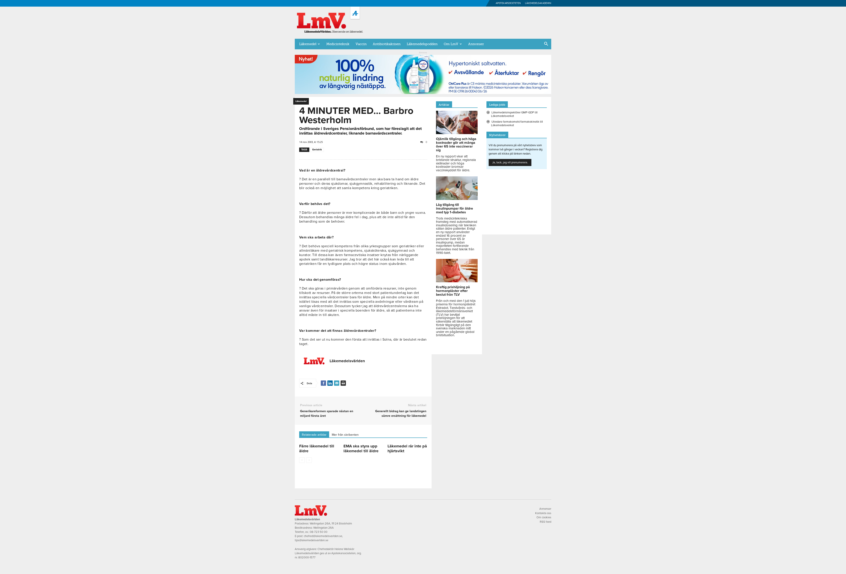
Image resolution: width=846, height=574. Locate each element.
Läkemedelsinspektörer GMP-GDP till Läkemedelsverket (514, 114)
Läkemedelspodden (422, 44)
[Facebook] (323, 383)
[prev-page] (302, 460)
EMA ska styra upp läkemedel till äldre (360, 448)
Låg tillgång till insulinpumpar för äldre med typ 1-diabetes (454, 208)
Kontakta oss (543, 513)
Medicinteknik (337, 44)
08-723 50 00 (318, 532)
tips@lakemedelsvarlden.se (311, 540)
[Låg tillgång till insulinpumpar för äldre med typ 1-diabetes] (457, 199)
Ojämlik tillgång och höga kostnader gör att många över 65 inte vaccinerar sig (456, 144)
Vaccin (361, 44)
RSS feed (545, 522)
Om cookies (543, 517)
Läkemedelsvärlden (347, 360)
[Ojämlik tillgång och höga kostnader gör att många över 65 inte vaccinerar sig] (457, 133)
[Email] (336, 383)
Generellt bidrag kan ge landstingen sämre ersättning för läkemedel (400, 413)
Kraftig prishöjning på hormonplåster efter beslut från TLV (453, 291)
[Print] (343, 383)
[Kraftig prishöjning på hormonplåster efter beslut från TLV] (457, 281)
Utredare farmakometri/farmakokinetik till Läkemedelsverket (517, 123)
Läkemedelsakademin (538, 3)
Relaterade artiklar (314, 435)
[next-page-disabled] (309, 460)
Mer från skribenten (345, 435)
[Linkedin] (330, 383)
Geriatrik (317, 149)
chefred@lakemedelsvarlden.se (323, 536)
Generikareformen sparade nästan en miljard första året (326, 413)
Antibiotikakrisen (387, 44)
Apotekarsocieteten (508, 3)
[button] (546, 44)
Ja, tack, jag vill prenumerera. (510, 162)
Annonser (476, 44)
